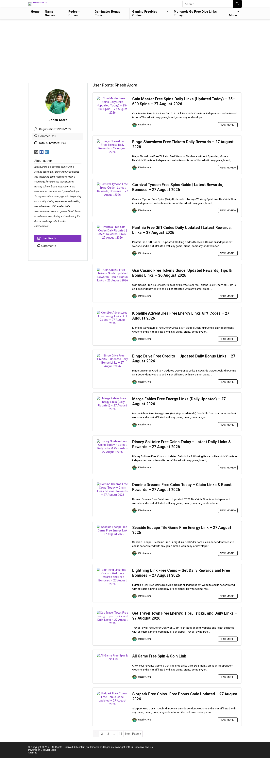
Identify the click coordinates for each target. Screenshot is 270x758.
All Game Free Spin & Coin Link (159, 656)
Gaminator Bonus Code (107, 13)
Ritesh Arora (144, 124)
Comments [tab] (48, 246)
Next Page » (133, 733)
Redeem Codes (74, 13)
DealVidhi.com (49, 750)
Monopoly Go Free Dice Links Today (195, 13)
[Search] (237, 4)
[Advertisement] (135, 49)
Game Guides (50, 13)
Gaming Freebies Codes (144, 13)
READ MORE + (228, 124)
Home (35, 11)
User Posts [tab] (49, 238)
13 (120, 733)
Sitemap (32, 752)
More (233, 15)
